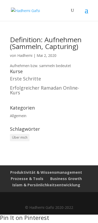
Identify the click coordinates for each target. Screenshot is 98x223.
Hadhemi (24, 55)
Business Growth (66, 178)
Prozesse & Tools (27, 178)
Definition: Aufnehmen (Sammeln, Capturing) (46, 43)
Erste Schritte (25, 78)
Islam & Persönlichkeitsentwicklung (46, 184)
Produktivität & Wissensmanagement (46, 172)
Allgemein (18, 115)
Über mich (19, 137)
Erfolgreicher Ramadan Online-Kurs (44, 90)
